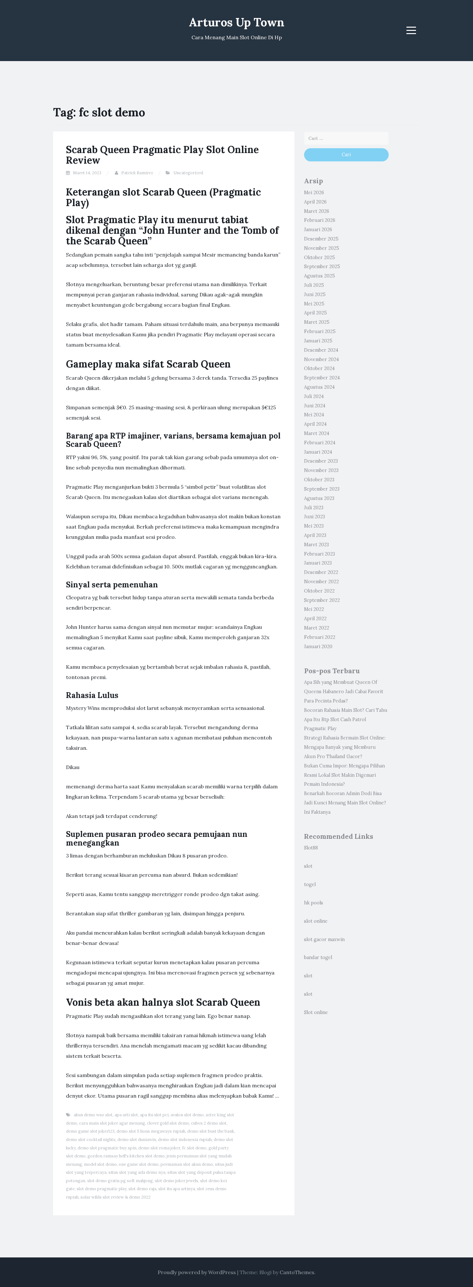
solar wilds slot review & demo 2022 (115, 1197)
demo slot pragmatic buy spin (107, 1148)
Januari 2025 (318, 341)
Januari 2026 (318, 229)
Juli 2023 (313, 508)
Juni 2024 (314, 406)
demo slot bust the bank (210, 1131)
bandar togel (318, 957)
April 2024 (315, 424)
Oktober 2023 (319, 480)
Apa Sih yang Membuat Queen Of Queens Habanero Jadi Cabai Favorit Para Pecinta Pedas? (343, 691)
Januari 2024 (318, 452)
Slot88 (311, 848)
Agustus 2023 (319, 498)
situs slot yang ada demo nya (136, 1172)
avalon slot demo (187, 1115)
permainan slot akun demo (187, 1164)
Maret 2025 (316, 322)
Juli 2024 (314, 396)
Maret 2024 (316, 433)
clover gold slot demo (168, 1123)
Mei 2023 (314, 526)
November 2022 (321, 582)
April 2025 (315, 313)
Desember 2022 (321, 572)
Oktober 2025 (319, 257)
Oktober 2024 (319, 368)
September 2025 (322, 266)
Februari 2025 (320, 331)
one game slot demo (139, 1164)
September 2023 (321, 489)
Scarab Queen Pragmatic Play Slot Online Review (162, 154)
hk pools (313, 903)
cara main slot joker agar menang (112, 1123)
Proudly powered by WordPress (197, 1272)
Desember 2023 (321, 461)
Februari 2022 (319, 637)
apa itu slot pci (154, 1115)
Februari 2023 (319, 554)
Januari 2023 (318, 563)
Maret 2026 (316, 211)
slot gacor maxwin (324, 939)
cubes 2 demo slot (209, 1123)
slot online (316, 921)
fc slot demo (194, 1148)
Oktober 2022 (319, 591)
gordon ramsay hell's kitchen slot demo (126, 1156)
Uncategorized (188, 173)
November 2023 (321, 470)
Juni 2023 (314, 517)
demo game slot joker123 (90, 1131)
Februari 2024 (319, 443)
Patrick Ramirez (137, 173)
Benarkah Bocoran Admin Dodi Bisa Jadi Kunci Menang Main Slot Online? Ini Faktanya (345, 803)
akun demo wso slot (93, 1115)
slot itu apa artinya (176, 1189)
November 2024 (321, 359)
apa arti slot (126, 1115)
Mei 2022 (314, 609)
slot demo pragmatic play (101, 1189)
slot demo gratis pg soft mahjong (120, 1180)
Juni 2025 (315, 294)
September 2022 (322, 600)
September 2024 (322, 378)
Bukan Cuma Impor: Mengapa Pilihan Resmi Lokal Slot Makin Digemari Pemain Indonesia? (344, 775)
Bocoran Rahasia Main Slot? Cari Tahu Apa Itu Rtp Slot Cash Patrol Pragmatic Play (345, 719)
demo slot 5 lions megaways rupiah (150, 1131)
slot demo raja (142, 1189)
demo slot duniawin (136, 1139)
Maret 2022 (316, 628)
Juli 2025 (314, 285)
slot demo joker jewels (176, 1180)
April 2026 (315, 202)
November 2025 (321, 248)
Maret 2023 (316, 545)
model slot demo (100, 1164)
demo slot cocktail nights (91, 1139)
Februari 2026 (319, 220)
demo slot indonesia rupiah (185, 1139)
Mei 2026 (314, 192)
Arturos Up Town (236, 22)
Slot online (316, 1012)
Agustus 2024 (319, 387)
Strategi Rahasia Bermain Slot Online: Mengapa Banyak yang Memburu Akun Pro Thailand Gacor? (344, 747)
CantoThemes (297, 1272)
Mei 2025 (314, 304)
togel (310, 884)
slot (308, 866)
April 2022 (315, 618)
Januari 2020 (318, 646)
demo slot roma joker (159, 1148)
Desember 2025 (321, 239)
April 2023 (315, 535)
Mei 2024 (314, 415)
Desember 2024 (321, 350)
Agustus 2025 (319, 276)
